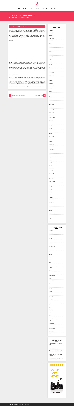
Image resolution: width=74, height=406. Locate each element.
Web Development (52, 328)
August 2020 (51, 184)
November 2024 (51, 51)
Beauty (50, 235)
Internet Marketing (52, 280)
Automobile (51, 233)
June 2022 (50, 125)
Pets (50, 294)
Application (51, 230)
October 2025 (51, 35)
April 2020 (50, 194)
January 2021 (51, 170)
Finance (24, 8)
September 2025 (52, 38)
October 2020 (51, 178)
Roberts (12, 26)
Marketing (50, 288)
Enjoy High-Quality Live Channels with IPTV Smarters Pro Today (56, 355)
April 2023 (50, 99)
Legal (50, 286)
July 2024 (50, 59)
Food (50, 262)
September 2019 (52, 213)
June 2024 (50, 62)
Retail (50, 302)
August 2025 (51, 40)
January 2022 (51, 139)
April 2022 (50, 131)
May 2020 (50, 192)
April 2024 (50, 67)
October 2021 (51, 146)
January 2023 (51, 107)
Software (50, 312)
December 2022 (51, 109)
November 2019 (51, 207)
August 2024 (51, 56)
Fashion (50, 254)
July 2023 (50, 91)
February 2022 (51, 136)
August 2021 (51, 152)
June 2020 (50, 189)
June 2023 (50, 93)
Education (50, 249)
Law (49, 283)
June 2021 (50, 157)
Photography (51, 296)
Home (19, 8)
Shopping (50, 307)
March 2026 (51, 30)
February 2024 (51, 72)
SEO (49, 304)
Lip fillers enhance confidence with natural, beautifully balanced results (56, 347)
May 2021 (50, 160)
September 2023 (52, 85)
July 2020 (50, 186)
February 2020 (51, 199)
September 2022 (52, 117)
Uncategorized (51, 323)
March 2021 (51, 165)
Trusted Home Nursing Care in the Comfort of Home (56, 344)
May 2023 (50, 96)
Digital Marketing (52, 246)
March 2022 (51, 133)
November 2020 (51, 176)
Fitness (50, 259)
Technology (51, 318)
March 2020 (51, 197)
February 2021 (51, 168)
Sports (50, 315)
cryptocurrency (38, 31)
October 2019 (51, 210)
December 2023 (51, 78)
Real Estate (51, 299)
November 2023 (51, 80)
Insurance (50, 278)
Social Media (37, 8)
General (30, 8)
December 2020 (51, 173)
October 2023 (51, 83)
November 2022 (51, 112)
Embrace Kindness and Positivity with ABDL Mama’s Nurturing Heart (56, 359)
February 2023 (51, 104)
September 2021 (52, 149)
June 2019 (50, 221)
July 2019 (50, 218)
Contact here (53, 8)
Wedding (50, 333)
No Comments (26, 26)
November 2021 (51, 144)
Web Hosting (51, 331)
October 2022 (51, 115)
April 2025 (50, 46)
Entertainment (45, 8)
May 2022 (50, 128)
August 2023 (51, 88)
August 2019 (51, 215)
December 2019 (51, 205)
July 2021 (50, 154)
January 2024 (51, 75)
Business (50, 241)
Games (50, 265)
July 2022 (50, 123)
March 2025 (51, 48)
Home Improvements (52, 275)
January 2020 (51, 202)
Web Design (51, 325)
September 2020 (52, 181)
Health (50, 270)
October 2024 (51, 54)
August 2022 (51, 120)
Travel (50, 320)
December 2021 (51, 141)
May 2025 (50, 43)
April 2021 (50, 162)
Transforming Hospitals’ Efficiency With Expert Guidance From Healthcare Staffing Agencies (56, 351)
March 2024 (51, 70)
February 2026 (51, 33)
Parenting (50, 291)
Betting (50, 238)
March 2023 (51, 101)
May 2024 (50, 64)
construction (51, 243)
